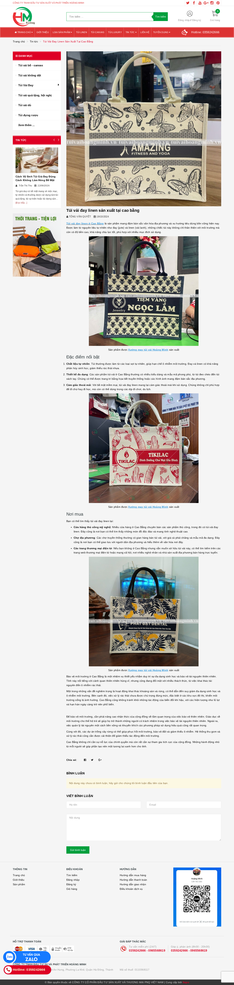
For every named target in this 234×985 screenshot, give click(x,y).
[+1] (100, 760)
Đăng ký (196, 20)
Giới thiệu (43, 32)
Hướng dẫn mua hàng (133, 875)
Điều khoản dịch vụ (131, 888)
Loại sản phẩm (62, 32)
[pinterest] (218, 3)
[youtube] (200, 3)
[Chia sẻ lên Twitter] (92, 760)
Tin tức (130, 32)
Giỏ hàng (71, 888)
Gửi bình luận (78, 850)
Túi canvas (97, 32)
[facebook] (194, 3)
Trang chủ (24, 32)
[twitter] (188, 3)
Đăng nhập (184, 20)
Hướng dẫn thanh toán (133, 879)
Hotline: (205, 32)
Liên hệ (144, 32)
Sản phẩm (19, 884)
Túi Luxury (115, 32)
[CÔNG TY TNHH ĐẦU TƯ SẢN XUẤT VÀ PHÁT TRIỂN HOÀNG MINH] (37, 16)
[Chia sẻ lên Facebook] (85, 760)
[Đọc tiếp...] (21, 203)
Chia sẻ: (71, 759)
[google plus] (206, 3)
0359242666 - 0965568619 (147, 950)
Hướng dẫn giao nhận (133, 884)
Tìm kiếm (72, 875)
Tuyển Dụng (161, 32)
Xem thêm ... (26, 125)
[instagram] (212, 3)
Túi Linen (81, 32)
